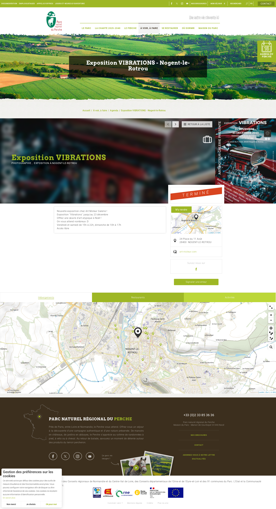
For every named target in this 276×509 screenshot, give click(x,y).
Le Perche (130, 28)
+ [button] (271, 315)
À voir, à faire (149, 28)
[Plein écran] (271, 307)
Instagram (182, 3)
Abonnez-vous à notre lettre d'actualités (199, 457)
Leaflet (211, 232)
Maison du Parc (208, 28)
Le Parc (86, 28)
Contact (266, 3)
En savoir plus (9, 498)
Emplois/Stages (27, 4)
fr (251, 4)
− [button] (271, 320)
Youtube (187, 3)
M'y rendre (181, 209)
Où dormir (188, 28)
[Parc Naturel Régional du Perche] (54, 21)
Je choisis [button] (31, 504)
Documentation (9, 4)
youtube (90, 456)
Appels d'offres (45, 4)
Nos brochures (198, 4)
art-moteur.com (188, 251)
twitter (65, 456)
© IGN (218, 232)
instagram (77, 456)
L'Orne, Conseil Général (124, 492)
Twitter (177, 3)
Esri (267, 392)
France (157, 492)
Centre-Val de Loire (97, 492)
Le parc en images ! (107, 456)
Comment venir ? (115, 503)
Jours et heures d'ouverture (70, 4)
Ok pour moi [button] (51, 504)
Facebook (171, 3)
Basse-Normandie (108, 492)
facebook (53, 456)
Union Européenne (175, 492)
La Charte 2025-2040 (107, 28)
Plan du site (163, 503)
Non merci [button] (11, 504)
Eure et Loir (141, 492)
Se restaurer (170, 28)
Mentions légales (134, 503)
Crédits (150, 503)
